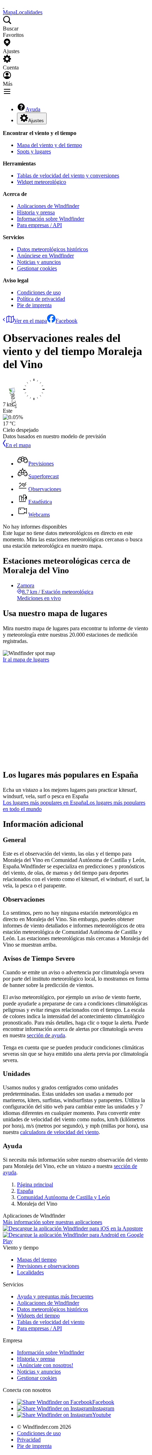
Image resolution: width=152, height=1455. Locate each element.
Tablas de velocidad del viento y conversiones (68, 176)
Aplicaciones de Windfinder (48, 206)
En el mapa (18, 445)
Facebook (66, 321)
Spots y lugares (34, 151)
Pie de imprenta (34, 305)
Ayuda (32, 109)
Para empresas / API (39, 225)
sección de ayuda (46, 1035)
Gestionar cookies (37, 268)
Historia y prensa (36, 212)
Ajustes (36, 120)
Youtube (101, 1415)
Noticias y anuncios (39, 262)
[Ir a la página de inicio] (3, 6)
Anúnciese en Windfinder (45, 256)
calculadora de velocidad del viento (59, 1132)
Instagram (103, 1408)
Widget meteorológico (41, 182)
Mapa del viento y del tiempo (49, 145)
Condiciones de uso (39, 292)
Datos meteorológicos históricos (52, 249)
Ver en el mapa (30, 321)
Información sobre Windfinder (50, 219)
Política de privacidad (41, 299)
